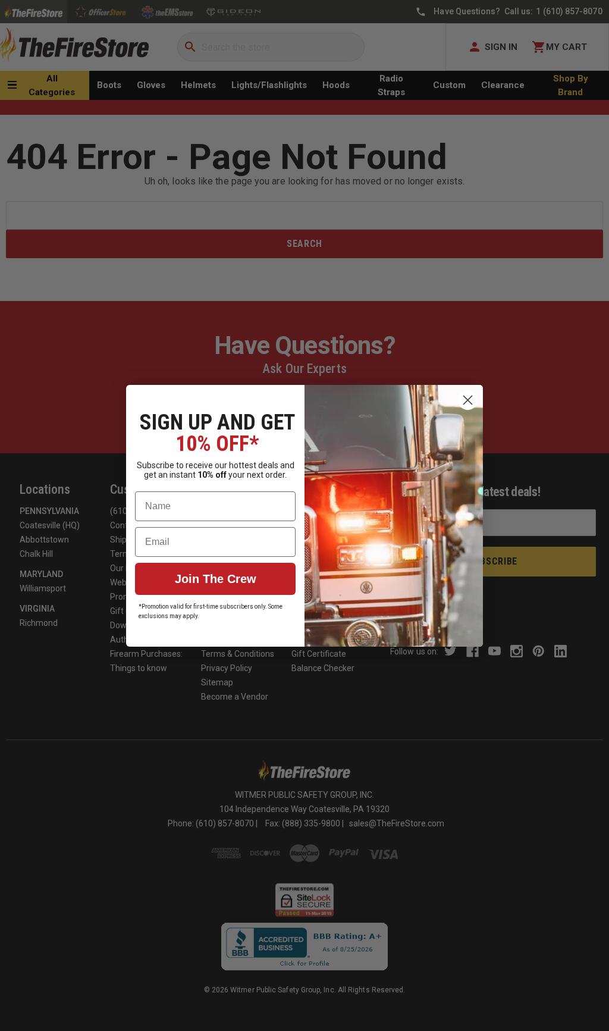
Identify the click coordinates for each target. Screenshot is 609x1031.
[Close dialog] (467, 400)
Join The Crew (215, 578)
